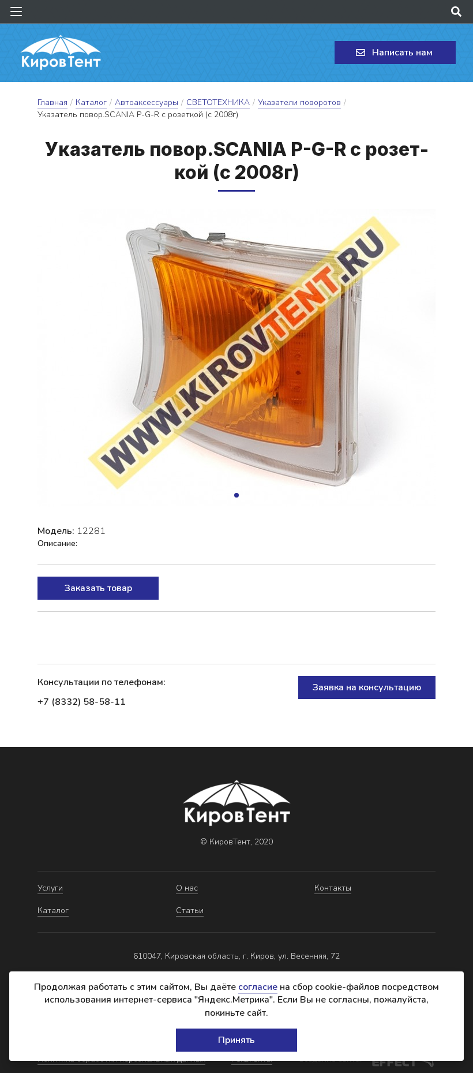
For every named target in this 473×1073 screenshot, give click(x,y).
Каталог (91, 102)
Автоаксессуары (146, 102)
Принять (236, 1040)
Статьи (190, 910)
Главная (52, 102)
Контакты (332, 888)
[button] (236, 495)
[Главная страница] (60, 52)
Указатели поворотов (299, 102)
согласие (257, 987)
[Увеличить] (236, 358)
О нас (187, 888)
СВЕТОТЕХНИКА (218, 102)
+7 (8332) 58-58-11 (81, 702)
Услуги (50, 888)
